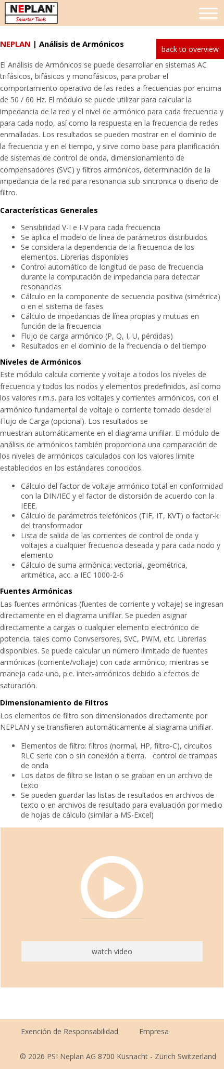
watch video (112, 951)
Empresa (154, 1031)
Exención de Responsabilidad (69, 1031)
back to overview (190, 49)
